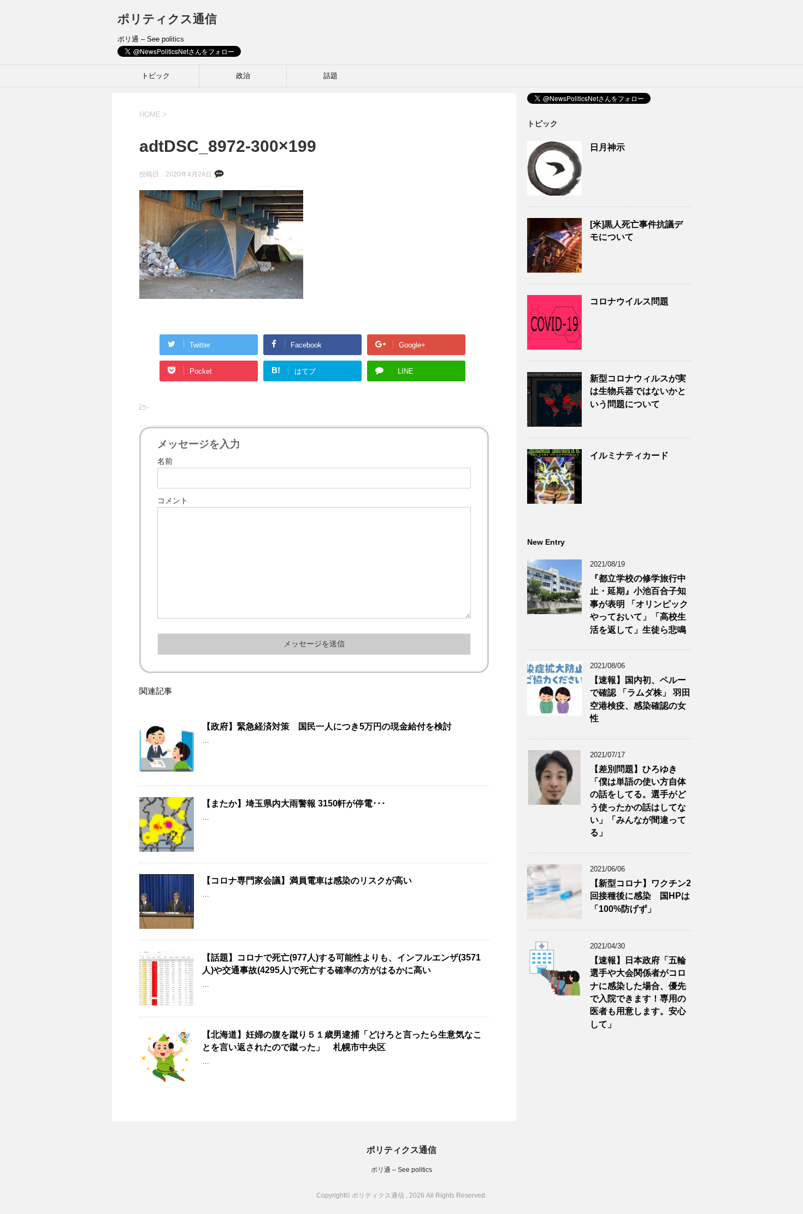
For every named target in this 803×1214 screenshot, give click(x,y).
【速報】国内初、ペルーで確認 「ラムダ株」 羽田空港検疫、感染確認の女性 (640, 699)
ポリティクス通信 (167, 19)
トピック (155, 76)
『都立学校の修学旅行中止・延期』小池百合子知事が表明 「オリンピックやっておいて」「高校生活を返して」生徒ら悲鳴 (639, 604)
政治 (243, 76)
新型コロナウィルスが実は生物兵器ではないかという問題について (638, 391)
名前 (165, 461)
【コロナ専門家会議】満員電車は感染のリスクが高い (307, 880)
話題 (330, 76)
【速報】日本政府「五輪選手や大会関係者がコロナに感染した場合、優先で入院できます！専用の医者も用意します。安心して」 (638, 992)
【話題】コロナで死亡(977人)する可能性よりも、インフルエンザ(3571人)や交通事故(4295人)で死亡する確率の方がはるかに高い (341, 964)
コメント (172, 500)
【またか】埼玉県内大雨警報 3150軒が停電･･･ (294, 803)
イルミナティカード (629, 455)
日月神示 (607, 147)
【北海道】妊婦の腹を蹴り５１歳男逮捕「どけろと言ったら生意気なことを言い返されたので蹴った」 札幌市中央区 (342, 1041)
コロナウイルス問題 (629, 301)
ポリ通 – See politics (401, 1170)
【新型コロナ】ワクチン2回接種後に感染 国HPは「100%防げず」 (640, 896)
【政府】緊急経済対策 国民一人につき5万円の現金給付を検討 (327, 726)
